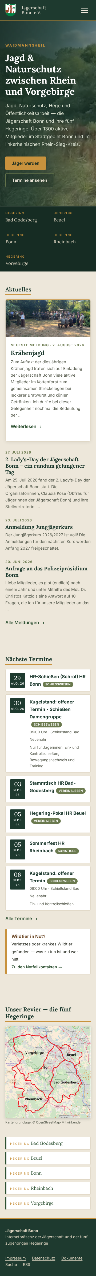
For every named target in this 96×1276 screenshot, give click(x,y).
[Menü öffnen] (85, 10)
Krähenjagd (28, 353)
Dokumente (71, 1258)
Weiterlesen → (26, 426)
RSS (26, 1264)
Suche (11, 1264)
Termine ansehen (29, 180)
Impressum (15, 1258)
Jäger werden (25, 163)
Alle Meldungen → (25, 622)
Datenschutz (43, 1258)
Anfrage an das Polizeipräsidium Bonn (46, 571)
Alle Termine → (21, 918)
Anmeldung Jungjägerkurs (39, 527)
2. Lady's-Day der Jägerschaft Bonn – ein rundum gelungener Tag (45, 465)
